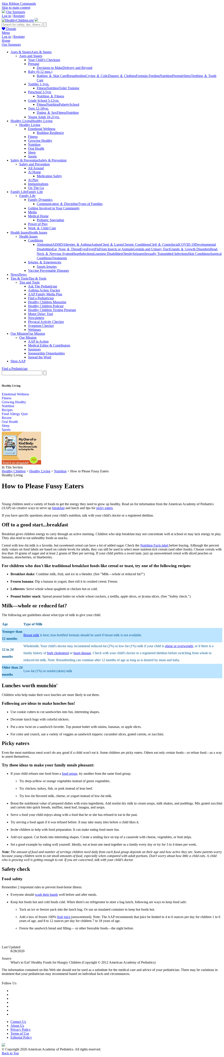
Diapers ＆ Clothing (122, 76)
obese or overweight (179, 646)
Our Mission (28, 337)
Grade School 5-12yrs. (43, 100)
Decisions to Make (50, 68)
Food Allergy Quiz (15, 414)
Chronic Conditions (136, 244)
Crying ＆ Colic (97, 76)
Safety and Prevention (34, 164)
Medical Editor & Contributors (49, 345)
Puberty (64, 104)
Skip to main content (16, 7)
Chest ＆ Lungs (112, 244)
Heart (76, 254)
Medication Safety (49, 176)
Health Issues (28, 236)
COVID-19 (187, 244)
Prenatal (33, 64)
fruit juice (64, 917)
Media (32, 212)
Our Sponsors (15, 12)
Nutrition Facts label (154, 545)
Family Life (27, 196)
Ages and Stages (30, 56)
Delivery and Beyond (77, 68)
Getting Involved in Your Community (54, 208)
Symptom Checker (41, 326)
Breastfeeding (76, 76)
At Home (34, 172)
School (74, 104)
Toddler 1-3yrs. (38, 84)
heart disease (82, 653)
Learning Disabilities (107, 254)
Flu (97, 249)
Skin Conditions (199, 254)
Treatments (59, 258)
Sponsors (34, 349)
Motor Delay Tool (40, 314)
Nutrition (166, 76)
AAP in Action (38, 341)
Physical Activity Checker (46, 322)
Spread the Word (39, 357)
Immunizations (38, 184)
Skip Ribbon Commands (19, 3)
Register (19, 16)
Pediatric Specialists (50, 220)
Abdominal (44, 244)
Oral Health (36, 148)
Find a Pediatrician (41, 298)
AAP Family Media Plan (45, 294)
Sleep (187, 76)
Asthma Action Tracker (44, 290)
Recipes (7, 410)
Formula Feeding (148, 76)
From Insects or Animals (116, 249)
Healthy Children (14, 471)
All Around (36, 168)
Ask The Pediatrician (42, 286)
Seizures (138, 254)
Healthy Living (29, 125)
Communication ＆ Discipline (57, 204)
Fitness (41, 88)
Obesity (127, 254)
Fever (91, 249)
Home (6, 40)
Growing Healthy (40, 140)
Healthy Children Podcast (45, 306)
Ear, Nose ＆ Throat (66, 249)
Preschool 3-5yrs (39, 92)
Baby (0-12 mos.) (40, 72)
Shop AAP (18, 361)
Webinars (34, 329)
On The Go (36, 188)
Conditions (35, 240)
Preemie (177, 76)
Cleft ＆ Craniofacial (164, 244)
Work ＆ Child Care (42, 228)
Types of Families (90, 204)
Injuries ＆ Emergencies (44, 262)
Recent (6, 418)
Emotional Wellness (41, 129)
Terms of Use (19, 1033)
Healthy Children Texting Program (52, 310)
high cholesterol (58, 653)
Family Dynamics (40, 200)
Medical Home (38, 216)
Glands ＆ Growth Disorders (190, 249)
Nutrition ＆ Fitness (50, 96)
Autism (96, 244)
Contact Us (18, 1022)
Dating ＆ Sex (47, 112)
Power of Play (38, 224)
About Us (17, 1025)
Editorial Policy (21, 1037)
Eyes (83, 249)
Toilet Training (69, 88)
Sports (32, 156)
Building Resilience (50, 133)
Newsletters (36, 318)
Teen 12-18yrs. (38, 108)
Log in (6, 16)
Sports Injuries (47, 266)
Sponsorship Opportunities (46, 353)
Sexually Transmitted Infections (166, 254)
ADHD (57, 244)
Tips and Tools (29, 282)
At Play (33, 180)
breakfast (58, 508)
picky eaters (104, 508)
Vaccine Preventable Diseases (48, 270)
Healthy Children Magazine (47, 302)
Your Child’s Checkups (44, 60)
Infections (86, 254)
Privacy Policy (20, 1029)
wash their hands (46, 894)
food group (69, 773)
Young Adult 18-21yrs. (44, 117)
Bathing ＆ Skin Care (52, 76)
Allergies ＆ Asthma (77, 244)
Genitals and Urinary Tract (151, 249)
